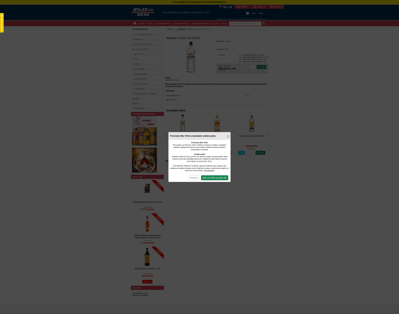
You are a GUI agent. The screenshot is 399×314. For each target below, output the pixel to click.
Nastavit (194, 178)
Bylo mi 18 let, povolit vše (215, 178)
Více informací (209, 171)
